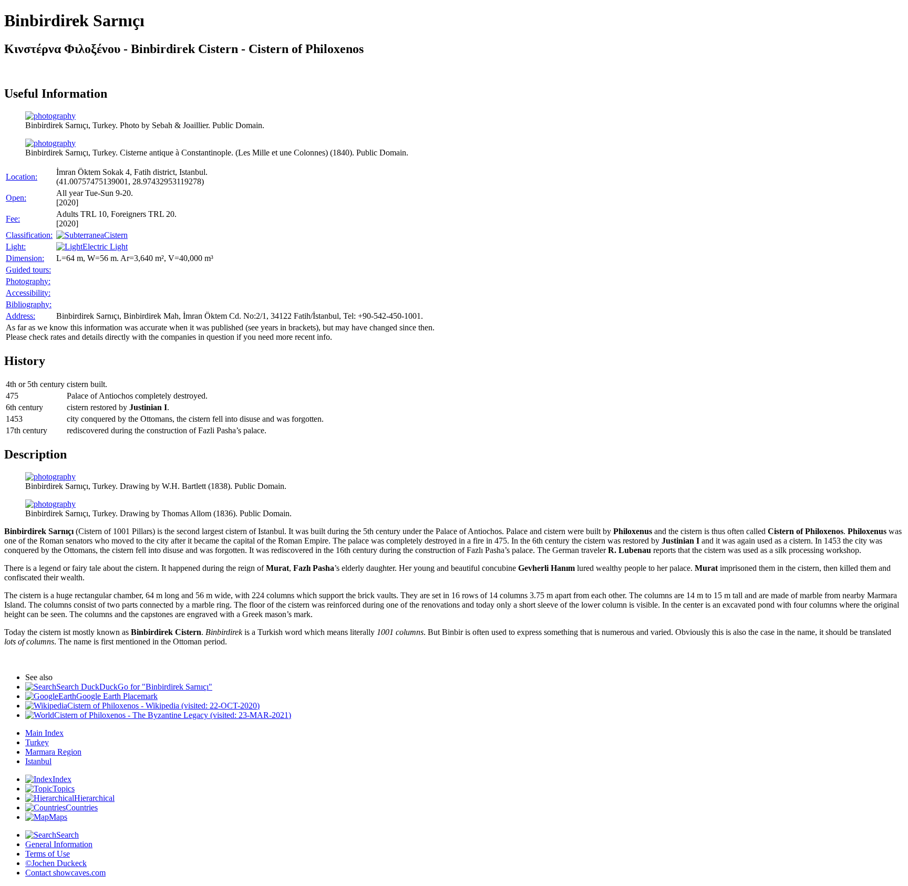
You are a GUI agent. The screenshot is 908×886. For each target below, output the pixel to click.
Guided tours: (28, 269)
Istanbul (38, 761)
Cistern (116, 235)
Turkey (37, 742)
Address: (20, 315)
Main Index (44, 732)
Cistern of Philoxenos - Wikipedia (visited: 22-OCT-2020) (163, 705)
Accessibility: (28, 292)
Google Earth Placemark (117, 696)
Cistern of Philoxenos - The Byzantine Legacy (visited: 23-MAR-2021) (172, 715)
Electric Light (105, 246)
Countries (82, 807)
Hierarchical (94, 798)
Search (67, 834)
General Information (58, 844)
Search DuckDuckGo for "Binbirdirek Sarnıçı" (134, 686)
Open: (16, 197)
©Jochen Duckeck (56, 863)
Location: (21, 176)
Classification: (29, 235)
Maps (58, 816)
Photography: (28, 281)
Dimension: (25, 258)
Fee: (13, 218)
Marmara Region (53, 751)
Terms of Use (47, 853)
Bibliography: (28, 304)
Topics (64, 788)
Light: (16, 246)
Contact (65, 872)
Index (62, 779)
